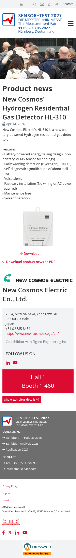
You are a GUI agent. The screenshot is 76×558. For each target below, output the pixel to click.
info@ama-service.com (21, 469)
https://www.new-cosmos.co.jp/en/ (32, 333)
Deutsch (68, 4)
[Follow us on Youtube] (24, 532)
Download (32, 253)
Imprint (6, 493)
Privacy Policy (10, 486)
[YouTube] (15, 363)
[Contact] (42, 4)
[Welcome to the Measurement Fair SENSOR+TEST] (21, 4)
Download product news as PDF (30, 262)
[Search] (35, 4)
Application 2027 (16, 449)
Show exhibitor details (20, 399)
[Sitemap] (50, 4)
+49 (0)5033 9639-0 (24, 463)
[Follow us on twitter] (10, 532)
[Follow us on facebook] (3, 532)
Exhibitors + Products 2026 (23, 438)
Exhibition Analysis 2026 (22, 443)
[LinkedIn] (8, 363)
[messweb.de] (37, 549)
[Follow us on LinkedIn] (17, 532)
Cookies (6, 500)
